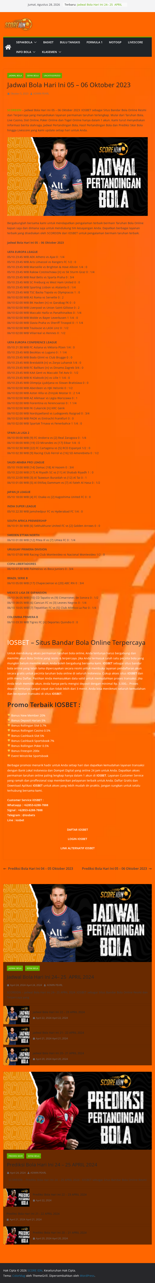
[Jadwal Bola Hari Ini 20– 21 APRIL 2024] (16, 1056)
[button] (34, 42)
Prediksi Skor (15, 1156)
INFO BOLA (23, 52)
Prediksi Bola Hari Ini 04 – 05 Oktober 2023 (40, 868)
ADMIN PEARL (41, 93)
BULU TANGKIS (70, 42)
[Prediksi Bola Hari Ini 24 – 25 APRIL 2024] (77, 1111)
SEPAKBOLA (24, 42)
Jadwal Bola (15, 75)
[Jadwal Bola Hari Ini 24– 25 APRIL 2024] (77, 923)
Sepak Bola (33, 75)
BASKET (48, 42)
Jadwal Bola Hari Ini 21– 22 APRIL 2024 (58, 1032)
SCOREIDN (14, 110)
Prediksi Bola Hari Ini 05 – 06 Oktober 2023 (114, 868)
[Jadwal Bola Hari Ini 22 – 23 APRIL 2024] (16, 1015)
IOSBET (18, 642)
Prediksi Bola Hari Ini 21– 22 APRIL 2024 (33, 1214)
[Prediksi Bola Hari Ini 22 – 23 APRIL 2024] (16, 1198)
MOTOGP (115, 42)
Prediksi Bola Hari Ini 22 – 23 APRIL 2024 (60, 1194)
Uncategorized (52, 75)
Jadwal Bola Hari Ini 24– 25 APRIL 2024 (50, 976)
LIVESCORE (135, 42)
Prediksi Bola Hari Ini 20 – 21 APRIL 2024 (60, 1232)
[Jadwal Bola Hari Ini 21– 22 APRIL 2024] (16, 1036)
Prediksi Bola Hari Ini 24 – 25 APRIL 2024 (52, 1164)
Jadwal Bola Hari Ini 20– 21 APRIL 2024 (58, 1053)
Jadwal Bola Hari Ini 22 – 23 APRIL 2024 (59, 1012)
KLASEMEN (49, 52)
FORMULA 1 (95, 42)
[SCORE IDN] (8, 47)
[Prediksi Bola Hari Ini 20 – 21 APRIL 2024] (16, 1235)
